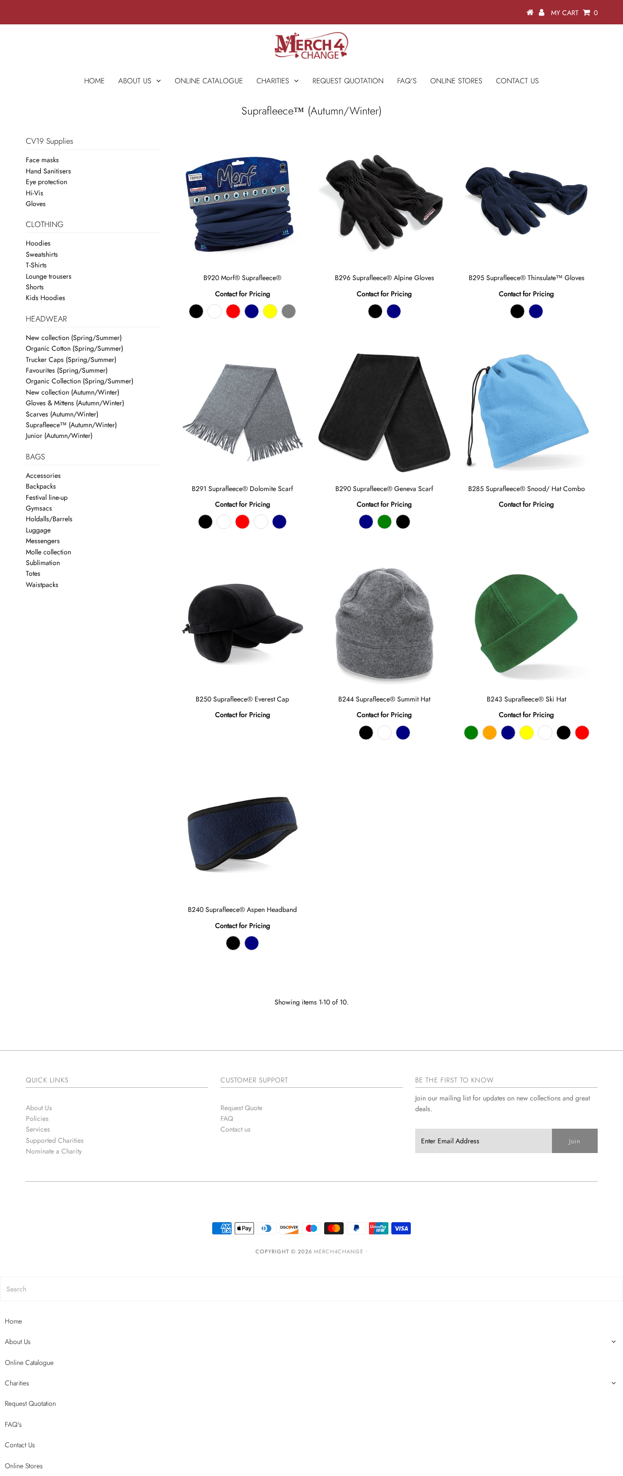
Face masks (42, 160)
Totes (33, 573)
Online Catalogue (209, 81)
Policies (37, 1118)
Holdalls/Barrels (49, 519)
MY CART (574, 13)
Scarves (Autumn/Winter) (62, 414)
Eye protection (46, 182)
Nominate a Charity (54, 1151)
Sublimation (43, 563)
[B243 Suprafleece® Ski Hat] (526, 623)
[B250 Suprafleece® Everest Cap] (242, 623)
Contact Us (517, 81)
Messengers (43, 541)
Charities (273, 81)
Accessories (43, 475)
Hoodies (38, 243)
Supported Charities (55, 1140)
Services (38, 1129)
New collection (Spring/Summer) (74, 337)
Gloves (36, 203)
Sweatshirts (42, 254)
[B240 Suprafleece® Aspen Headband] (242, 833)
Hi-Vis (34, 193)
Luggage (38, 530)
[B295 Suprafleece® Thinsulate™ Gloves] (526, 201)
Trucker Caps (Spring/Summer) (71, 359)
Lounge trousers (49, 276)
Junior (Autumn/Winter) (59, 435)
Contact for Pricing (242, 294)
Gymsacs (39, 508)
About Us (134, 81)
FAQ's (407, 81)
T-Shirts (36, 265)
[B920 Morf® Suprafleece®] (242, 201)
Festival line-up (47, 497)
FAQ (226, 1118)
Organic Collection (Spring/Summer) (79, 381)
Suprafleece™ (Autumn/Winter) (71, 425)
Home (94, 81)
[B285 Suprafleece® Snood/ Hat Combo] (526, 412)
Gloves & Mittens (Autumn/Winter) (75, 403)
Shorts (35, 287)
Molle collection (48, 552)
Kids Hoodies (45, 298)
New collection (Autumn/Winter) (72, 392)
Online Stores (456, 81)
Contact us (235, 1129)
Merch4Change (339, 1251)
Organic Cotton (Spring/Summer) (74, 348)
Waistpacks (42, 584)
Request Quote (241, 1108)
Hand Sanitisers (48, 171)
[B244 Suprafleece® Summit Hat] (384, 623)
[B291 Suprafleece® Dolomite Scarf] (242, 412)
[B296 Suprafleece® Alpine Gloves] (384, 201)
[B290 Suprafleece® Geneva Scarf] (384, 412)
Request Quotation (348, 81)
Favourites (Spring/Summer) (67, 370)
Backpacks (41, 486)
